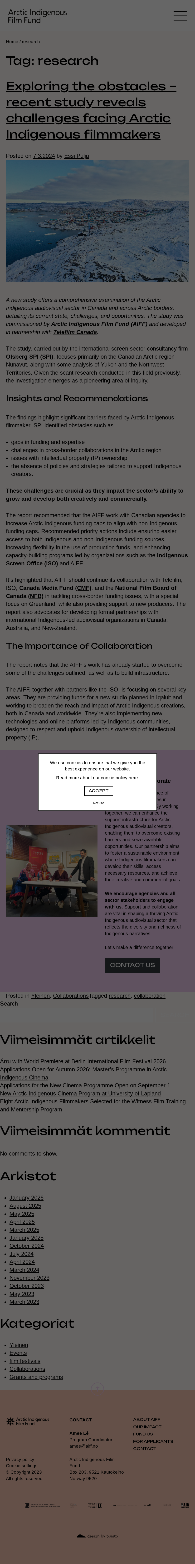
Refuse (98, 803)
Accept (99, 791)
